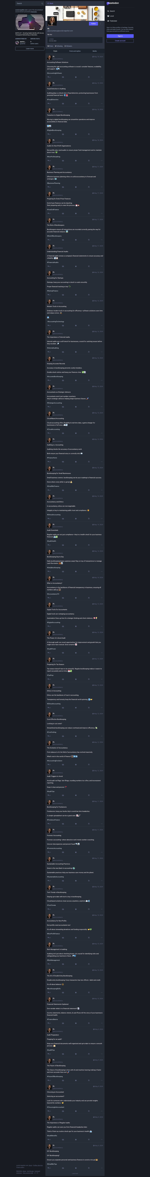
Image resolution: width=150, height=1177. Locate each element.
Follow (93, 23)
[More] (102, 77)
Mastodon (34, 11)
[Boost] (63, 77)
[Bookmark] (89, 77)
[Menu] (101, 24)
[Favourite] (76, 77)
